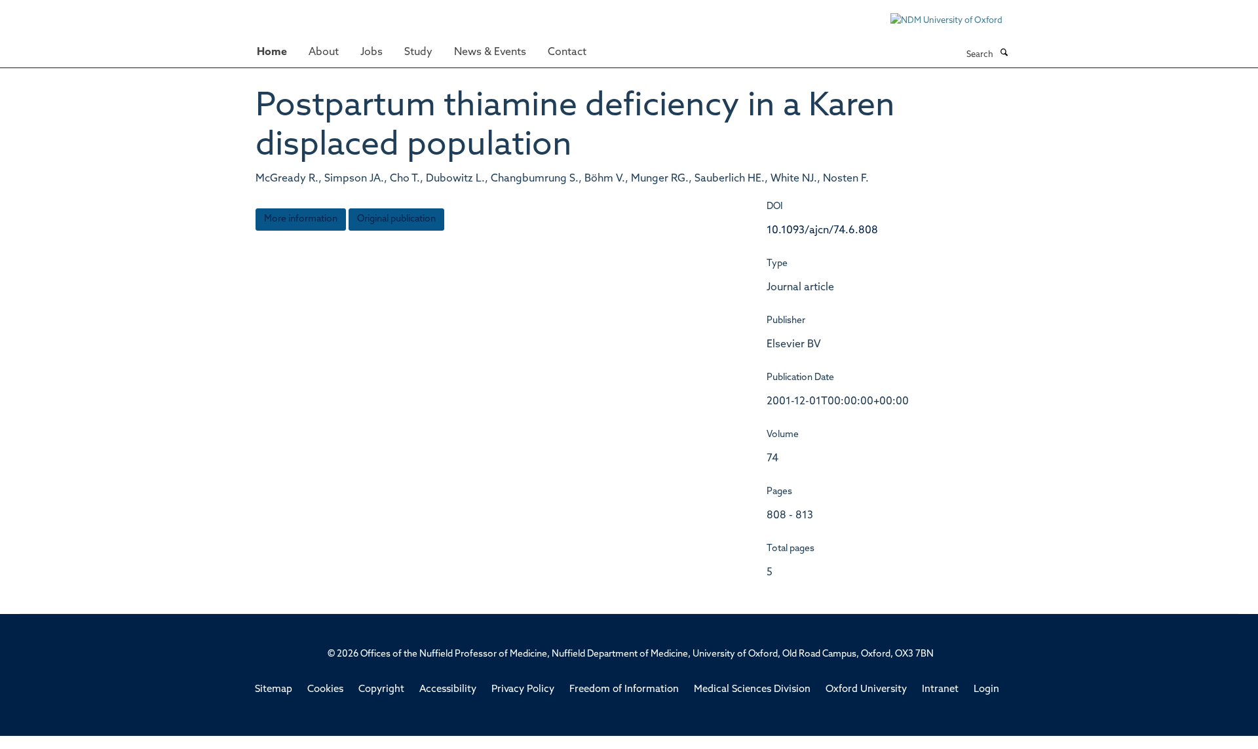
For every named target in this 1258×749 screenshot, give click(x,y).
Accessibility (447, 690)
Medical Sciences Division (752, 690)
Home (272, 52)
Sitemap (273, 690)
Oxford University (866, 690)
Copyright (381, 690)
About (324, 52)
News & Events (490, 52)
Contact (567, 52)
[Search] (1004, 54)
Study (418, 52)
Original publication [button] (396, 219)
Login (986, 690)
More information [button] (300, 219)
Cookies (325, 690)
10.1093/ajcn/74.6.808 (822, 230)
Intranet (940, 690)
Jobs (371, 52)
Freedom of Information (624, 690)
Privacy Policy (522, 690)
